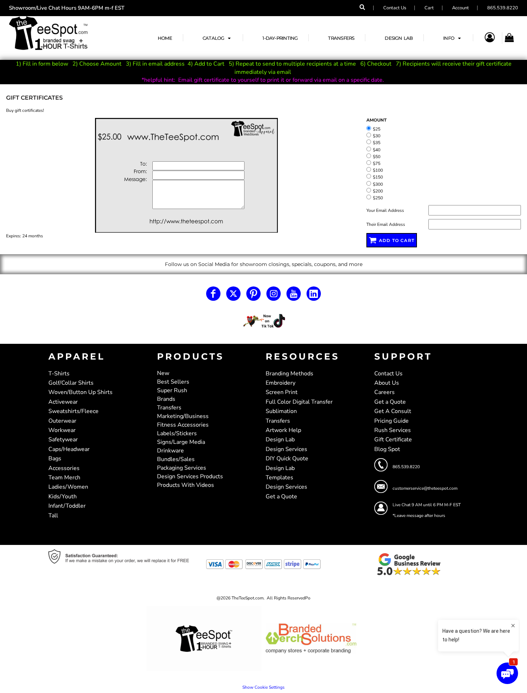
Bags (54, 458)
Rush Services (392, 430)
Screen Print (282, 392)
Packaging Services (181, 468)
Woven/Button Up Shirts (80, 392)
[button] (217, 37)
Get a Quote (281, 496)
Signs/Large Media (181, 442)
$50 (376, 157)
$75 (376, 163)
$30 (376, 136)
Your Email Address (385, 210)
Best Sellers (173, 382)
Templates (279, 477)
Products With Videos (185, 485)
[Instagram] (273, 293)
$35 (376, 143)
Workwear (62, 430)
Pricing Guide (391, 421)
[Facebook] (213, 293)
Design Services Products (190, 476)
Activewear (63, 402)
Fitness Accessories (183, 425)
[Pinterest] (253, 293)
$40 (376, 150)
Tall (53, 515)
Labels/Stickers (177, 433)
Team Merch (64, 477)
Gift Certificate (393, 439)
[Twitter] (233, 293)
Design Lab (280, 439)
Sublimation (281, 411)
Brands (166, 399)
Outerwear (62, 421)
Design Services (286, 449)
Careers (384, 392)
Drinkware (170, 451)
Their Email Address (385, 224)
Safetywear (63, 439)
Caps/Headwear (69, 449)
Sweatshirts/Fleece (73, 411)
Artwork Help (283, 430)
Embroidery (280, 383)
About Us (386, 383)
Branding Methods (289, 374)
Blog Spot (387, 449)
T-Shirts (59, 374)
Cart (429, 8)
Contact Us (394, 8)
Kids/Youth (62, 496)
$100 (378, 170)
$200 (378, 191)
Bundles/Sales (176, 459)
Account (460, 8)
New (163, 373)
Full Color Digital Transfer (299, 402)
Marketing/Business (183, 416)
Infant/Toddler (67, 506)
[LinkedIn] (314, 293)
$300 (378, 184)
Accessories (64, 468)
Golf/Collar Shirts (71, 383)
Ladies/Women (68, 487)
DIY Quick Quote (287, 458)
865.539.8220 (502, 8)
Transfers (169, 408)
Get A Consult (392, 411)
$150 (378, 177)
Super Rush (172, 390)
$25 (376, 129)
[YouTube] (293, 293)
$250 (378, 198)
